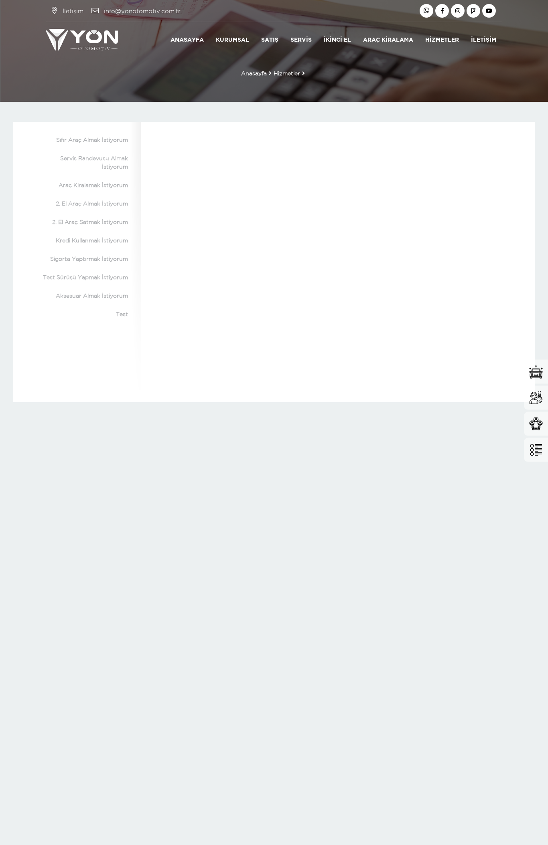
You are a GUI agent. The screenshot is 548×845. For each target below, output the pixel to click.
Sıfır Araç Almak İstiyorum (92, 140)
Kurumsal (232, 39)
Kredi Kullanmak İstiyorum (92, 240)
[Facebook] (442, 11)
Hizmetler (442, 39)
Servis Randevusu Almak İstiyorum (94, 162)
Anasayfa (187, 39)
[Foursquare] (473, 11)
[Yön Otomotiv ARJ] (82, 39)
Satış (269, 39)
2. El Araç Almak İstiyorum (92, 203)
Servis (301, 39)
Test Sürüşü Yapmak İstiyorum (85, 277)
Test (122, 314)
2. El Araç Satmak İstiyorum (90, 222)
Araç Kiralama (388, 39)
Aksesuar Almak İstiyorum (92, 295)
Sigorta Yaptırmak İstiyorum (89, 259)
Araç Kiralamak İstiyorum (93, 185)
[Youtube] (489, 11)
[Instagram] (458, 11)
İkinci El (337, 39)
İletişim (483, 39)
